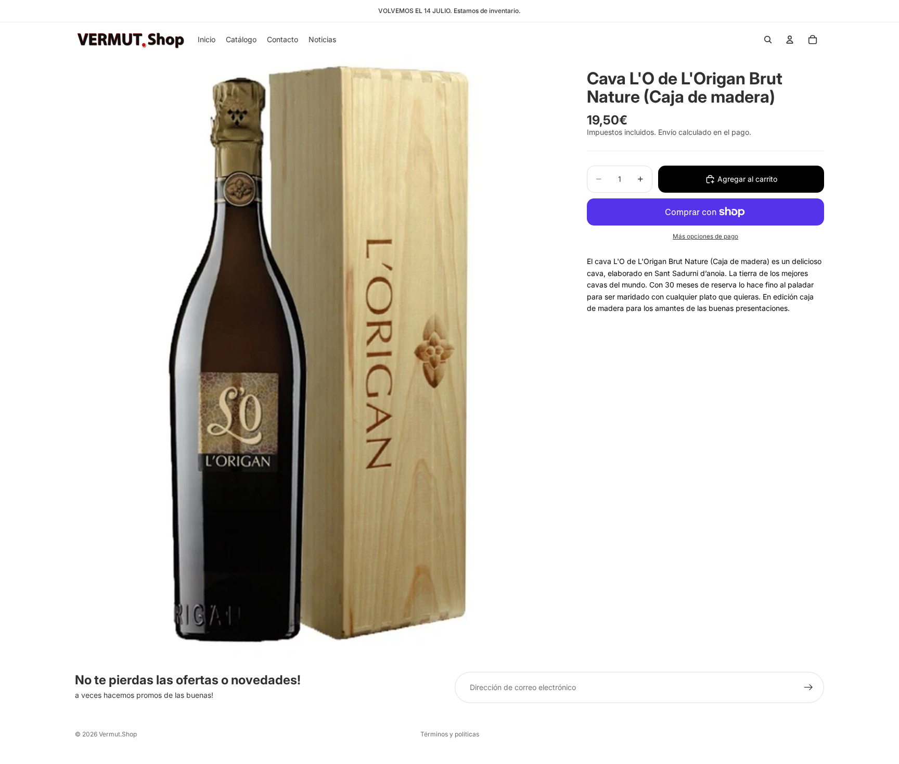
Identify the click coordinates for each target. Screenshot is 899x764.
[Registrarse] (808, 687)
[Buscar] (767, 39)
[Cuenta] (789, 39)
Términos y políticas (449, 734)
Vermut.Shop (118, 734)
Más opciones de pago (705, 236)
